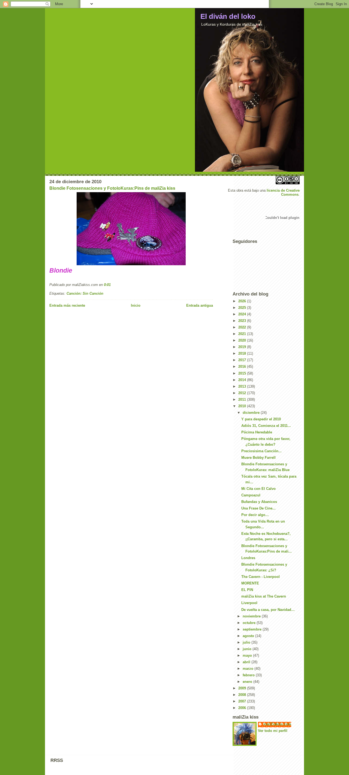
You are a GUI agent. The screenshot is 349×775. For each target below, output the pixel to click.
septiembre (253, 629)
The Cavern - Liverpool (260, 577)
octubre (250, 623)
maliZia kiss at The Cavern (263, 596)
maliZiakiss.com (277, 724)
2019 (242, 347)
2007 (242, 701)
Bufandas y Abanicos (259, 502)
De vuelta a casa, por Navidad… (268, 610)
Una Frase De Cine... (258, 508)
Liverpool (249, 603)
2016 (242, 366)
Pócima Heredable (256, 432)
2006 (242, 708)
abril (247, 662)
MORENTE (250, 583)
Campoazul (250, 495)
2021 (242, 334)
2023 (242, 321)
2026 (242, 301)
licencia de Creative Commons (283, 192)
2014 (242, 380)
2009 (242, 688)
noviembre (252, 616)
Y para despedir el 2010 (261, 419)
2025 (242, 308)
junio (247, 649)
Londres (248, 558)
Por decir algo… (255, 515)
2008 (242, 695)
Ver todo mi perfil (272, 731)
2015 (242, 373)
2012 (242, 393)
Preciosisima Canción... (261, 451)
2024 (242, 314)
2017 (242, 360)
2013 (242, 386)
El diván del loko (227, 16)
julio (247, 642)
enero (248, 682)
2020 (242, 340)
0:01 (107, 285)
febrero (249, 675)
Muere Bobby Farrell (258, 458)
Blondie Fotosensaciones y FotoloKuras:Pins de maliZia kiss (112, 188)
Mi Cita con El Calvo (258, 489)
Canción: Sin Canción (85, 293)
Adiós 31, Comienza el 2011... (266, 426)
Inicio (135, 305)
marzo (248, 669)
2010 (242, 406)
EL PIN (247, 590)
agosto (249, 636)
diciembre (252, 413)
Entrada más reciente (67, 305)
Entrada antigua (199, 305)
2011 (242, 399)
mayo (248, 655)
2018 (242, 353)
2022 (242, 327)
